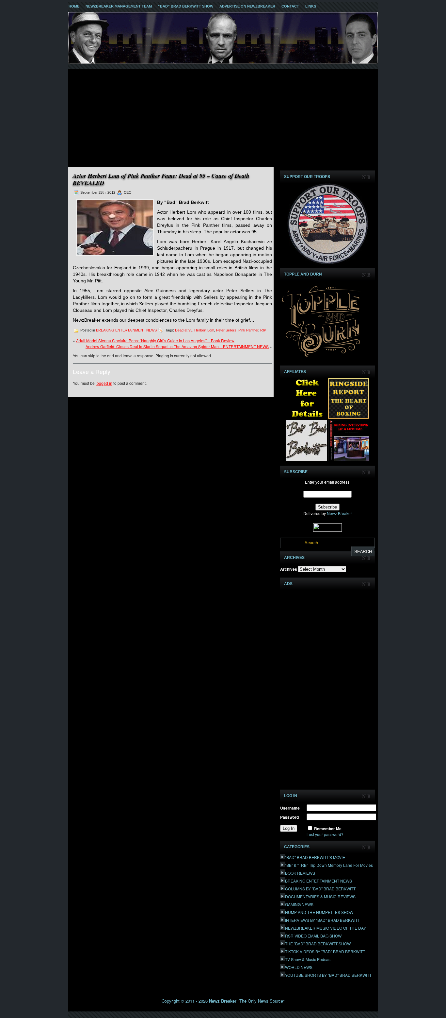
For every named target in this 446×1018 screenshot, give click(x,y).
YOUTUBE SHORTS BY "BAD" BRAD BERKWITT (328, 975)
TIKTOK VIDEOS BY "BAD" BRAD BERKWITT (325, 951)
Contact (290, 6)
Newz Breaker (339, 513)
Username (290, 808)
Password (289, 817)
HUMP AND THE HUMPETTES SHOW (319, 912)
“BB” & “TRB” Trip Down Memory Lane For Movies (329, 865)
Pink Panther (248, 330)
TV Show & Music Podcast (308, 959)
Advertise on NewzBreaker (247, 6)
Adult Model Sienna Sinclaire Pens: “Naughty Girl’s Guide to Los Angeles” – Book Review (155, 340)
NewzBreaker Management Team (119, 6)
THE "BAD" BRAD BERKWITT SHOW (318, 943)
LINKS (310, 6)
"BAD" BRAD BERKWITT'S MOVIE (315, 857)
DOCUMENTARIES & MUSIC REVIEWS (320, 896)
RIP (263, 330)
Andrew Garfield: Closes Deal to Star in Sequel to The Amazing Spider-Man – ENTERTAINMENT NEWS (177, 346)
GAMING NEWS (299, 904)
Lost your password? (325, 834)
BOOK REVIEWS (300, 873)
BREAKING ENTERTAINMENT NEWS (126, 330)
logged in (104, 383)
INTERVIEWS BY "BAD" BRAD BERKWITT (322, 920)
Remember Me (328, 828)
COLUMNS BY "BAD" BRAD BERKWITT (320, 888)
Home (74, 6)
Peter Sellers (226, 330)
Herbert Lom (204, 330)
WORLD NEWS (298, 967)
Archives (288, 569)
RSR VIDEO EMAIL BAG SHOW (313, 935)
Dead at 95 (183, 330)
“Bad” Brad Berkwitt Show (185, 6)
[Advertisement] (223, 118)
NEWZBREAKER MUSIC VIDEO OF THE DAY (325, 928)
